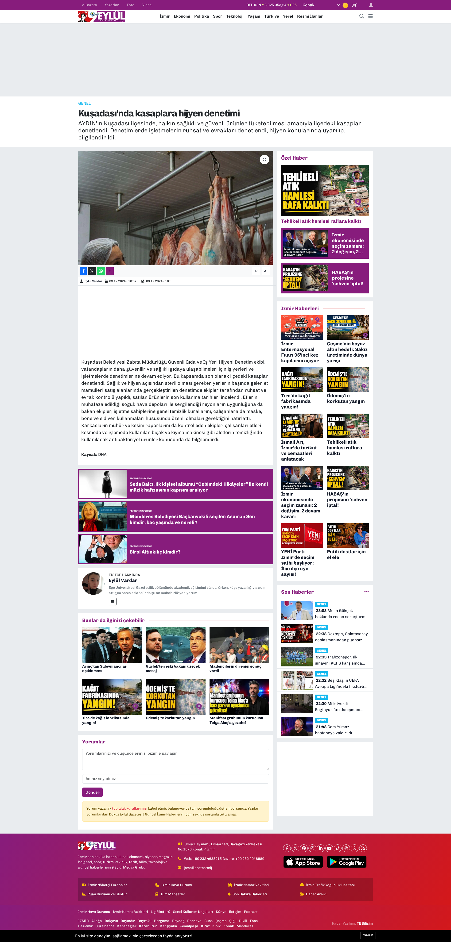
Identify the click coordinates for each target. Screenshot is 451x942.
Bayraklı (145, 921)
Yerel (288, 16)
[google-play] (347, 862)
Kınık (216, 926)
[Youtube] (329, 848)
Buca (208, 921)
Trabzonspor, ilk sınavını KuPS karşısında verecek (338, 660)
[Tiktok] (338, 848)
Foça (254, 921)
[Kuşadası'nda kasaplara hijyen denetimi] (175, 208)
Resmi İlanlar (310, 16)
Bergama (161, 921)
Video (147, 5)
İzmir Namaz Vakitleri (251, 885)
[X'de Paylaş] (92, 271)
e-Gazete (89, 5)
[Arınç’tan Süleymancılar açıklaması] (112, 644)
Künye (221, 912)
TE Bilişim (365, 923)
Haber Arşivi (316, 894)
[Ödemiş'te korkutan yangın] (176, 696)
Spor (217, 16)
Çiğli (233, 921)
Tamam (368, 935)
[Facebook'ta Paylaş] (83, 271)
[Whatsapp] (354, 848)
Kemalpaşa (189, 926)
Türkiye (271, 16)
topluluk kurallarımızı (130, 808)
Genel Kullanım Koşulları (193, 912)
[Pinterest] (304, 848)
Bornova (194, 921)
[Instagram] (312, 848)
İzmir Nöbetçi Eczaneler (107, 885)
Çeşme (220, 921)
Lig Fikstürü (160, 912)
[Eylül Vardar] (93, 583)
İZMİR (83, 921)
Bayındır (128, 921)
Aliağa (96, 921)
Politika (201, 16)
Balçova (111, 921)
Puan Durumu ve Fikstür (107, 894)
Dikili (243, 921)
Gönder (93, 792)
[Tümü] (366, 591)
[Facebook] (287, 848)
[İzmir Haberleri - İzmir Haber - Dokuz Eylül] (101, 16)
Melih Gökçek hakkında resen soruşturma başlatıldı (341, 614)
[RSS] (363, 848)
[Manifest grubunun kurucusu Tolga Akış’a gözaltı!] (239, 696)
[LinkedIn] (321, 848)
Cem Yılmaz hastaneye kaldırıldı (333, 729)
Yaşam (254, 16)
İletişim (235, 912)
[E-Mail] (113, 601)
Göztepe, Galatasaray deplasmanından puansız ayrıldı (341, 637)
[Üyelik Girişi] (369, 5)
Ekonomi (182, 16)
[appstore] (303, 862)
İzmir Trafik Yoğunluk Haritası (330, 885)
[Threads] (346, 848)
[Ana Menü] (370, 16)
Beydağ (178, 921)
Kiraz (205, 926)
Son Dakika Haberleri (250, 894)
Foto (130, 5)
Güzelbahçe (104, 926)
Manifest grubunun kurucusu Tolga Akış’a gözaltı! (236, 720)
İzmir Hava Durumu (177, 885)
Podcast (251, 912)
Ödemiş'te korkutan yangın (170, 718)
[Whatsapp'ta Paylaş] (101, 271)
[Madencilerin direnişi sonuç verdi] (239, 644)
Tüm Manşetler (172, 894)
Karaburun (148, 926)
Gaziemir (85, 926)
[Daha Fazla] (110, 271)
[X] (295, 848)
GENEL (84, 103)
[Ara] (362, 16)
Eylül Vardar (93, 281)
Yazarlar (112, 5)
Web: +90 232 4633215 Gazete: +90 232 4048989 (224, 859)
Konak (228, 926)
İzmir (165, 16)
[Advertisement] (225, 59)
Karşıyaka (168, 926)
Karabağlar (126, 926)
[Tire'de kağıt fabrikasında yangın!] (112, 696)
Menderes (245, 926)
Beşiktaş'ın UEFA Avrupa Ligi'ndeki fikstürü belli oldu (339, 683)
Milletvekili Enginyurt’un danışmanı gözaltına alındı (337, 707)
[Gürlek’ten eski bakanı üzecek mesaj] (176, 644)
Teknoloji (235, 16)
